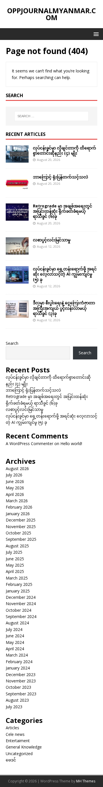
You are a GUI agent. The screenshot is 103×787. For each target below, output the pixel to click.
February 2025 (19, 584)
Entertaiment (18, 740)
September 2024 (21, 616)
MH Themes (85, 781)
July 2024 (14, 629)
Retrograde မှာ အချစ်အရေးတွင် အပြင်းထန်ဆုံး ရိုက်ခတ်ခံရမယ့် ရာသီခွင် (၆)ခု (62, 211)
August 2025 (17, 546)
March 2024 (17, 655)
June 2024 (15, 635)
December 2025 (20, 520)
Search (12, 343)
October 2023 (18, 687)
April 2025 (15, 571)
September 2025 (21, 539)
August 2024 (17, 623)
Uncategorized (19, 753)
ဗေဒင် (11, 760)
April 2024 (15, 648)
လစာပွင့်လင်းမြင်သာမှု (51, 240)
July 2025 (14, 552)
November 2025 (21, 526)
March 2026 (17, 500)
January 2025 (18, 591)
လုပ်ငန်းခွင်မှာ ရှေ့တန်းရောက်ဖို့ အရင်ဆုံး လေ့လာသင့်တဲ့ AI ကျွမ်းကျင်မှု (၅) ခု (65, 274)
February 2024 (19, 661)
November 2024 (21, 603)
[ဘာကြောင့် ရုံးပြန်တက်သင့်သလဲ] (17, 188)
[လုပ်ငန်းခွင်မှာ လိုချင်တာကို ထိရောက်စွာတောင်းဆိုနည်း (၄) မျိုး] (17, 159)
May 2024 (15, 642)
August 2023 (17, 700)
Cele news (15, 734)
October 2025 (18, 533)
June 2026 (15, 481)
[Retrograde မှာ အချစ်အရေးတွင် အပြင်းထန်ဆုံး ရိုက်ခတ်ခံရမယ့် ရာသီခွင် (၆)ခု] (17, 217)
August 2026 (17, 468)
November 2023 (21, 681)
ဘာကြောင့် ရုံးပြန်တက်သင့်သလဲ (60, 177)
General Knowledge (24, 747)
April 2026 (15, 494)
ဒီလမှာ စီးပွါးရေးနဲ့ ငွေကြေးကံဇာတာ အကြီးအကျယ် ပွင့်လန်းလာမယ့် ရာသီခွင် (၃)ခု (64, 308)
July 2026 (14, 475)
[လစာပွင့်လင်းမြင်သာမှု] (17, 251)
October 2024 (18, 610)
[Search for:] (51, 116)
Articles (12, 727)
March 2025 (17, 578)
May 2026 (15, 487)
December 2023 (20, 674)
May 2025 (15, 565)
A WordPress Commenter (29, 443)
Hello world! (71, 443)
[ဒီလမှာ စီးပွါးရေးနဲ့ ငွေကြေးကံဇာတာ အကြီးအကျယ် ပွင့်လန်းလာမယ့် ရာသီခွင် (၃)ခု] (17, 314)
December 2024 (20, 597)
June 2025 (15, 558)
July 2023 (14, 706)
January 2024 (18, 668)
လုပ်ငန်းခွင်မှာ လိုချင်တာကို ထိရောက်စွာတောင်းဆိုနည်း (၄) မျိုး (64, 150)
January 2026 (18, 513)
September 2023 (21, 693)
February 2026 (19, 507)
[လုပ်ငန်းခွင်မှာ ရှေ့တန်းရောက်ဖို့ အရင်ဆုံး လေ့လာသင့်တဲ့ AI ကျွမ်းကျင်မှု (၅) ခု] (17, 280)
